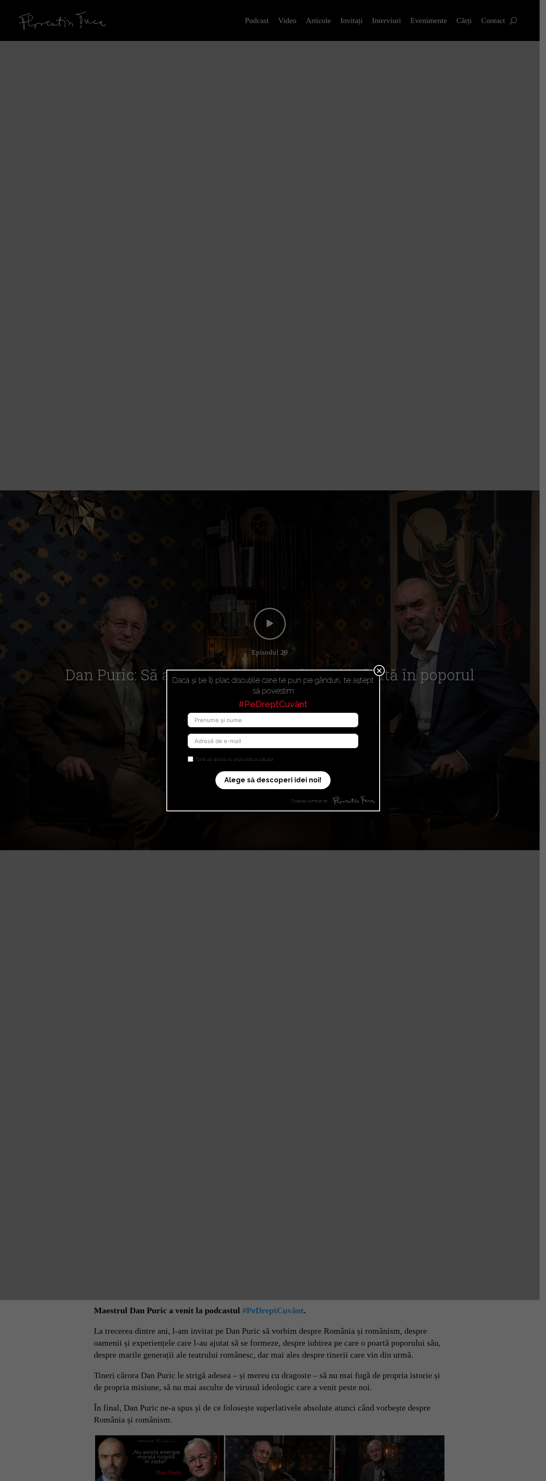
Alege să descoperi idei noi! (273, 780)
